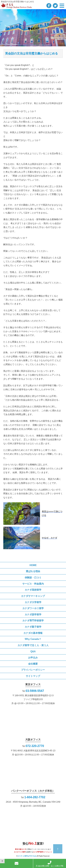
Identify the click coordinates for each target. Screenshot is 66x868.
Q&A (33, 651)
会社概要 (33, 663)
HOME (33, 565)
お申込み (33, 657)
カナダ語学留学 (33, 614)
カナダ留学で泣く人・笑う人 (33, 645)
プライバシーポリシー (33, 669)
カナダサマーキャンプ (33, 596)
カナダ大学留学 (33, 602)
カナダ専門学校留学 (33, 620)
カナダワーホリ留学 (33, 608)
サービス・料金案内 (33, 583)
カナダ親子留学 (33, 626)
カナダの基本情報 (33, 633)
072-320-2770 (35, 746)
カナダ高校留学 (33, 589)
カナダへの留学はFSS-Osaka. (27, 856)
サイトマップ (33, 676)
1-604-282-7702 (34, 797)
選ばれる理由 (33, 571)
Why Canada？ (33, 639)
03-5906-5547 (35, 690)
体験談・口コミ (33, 577)
